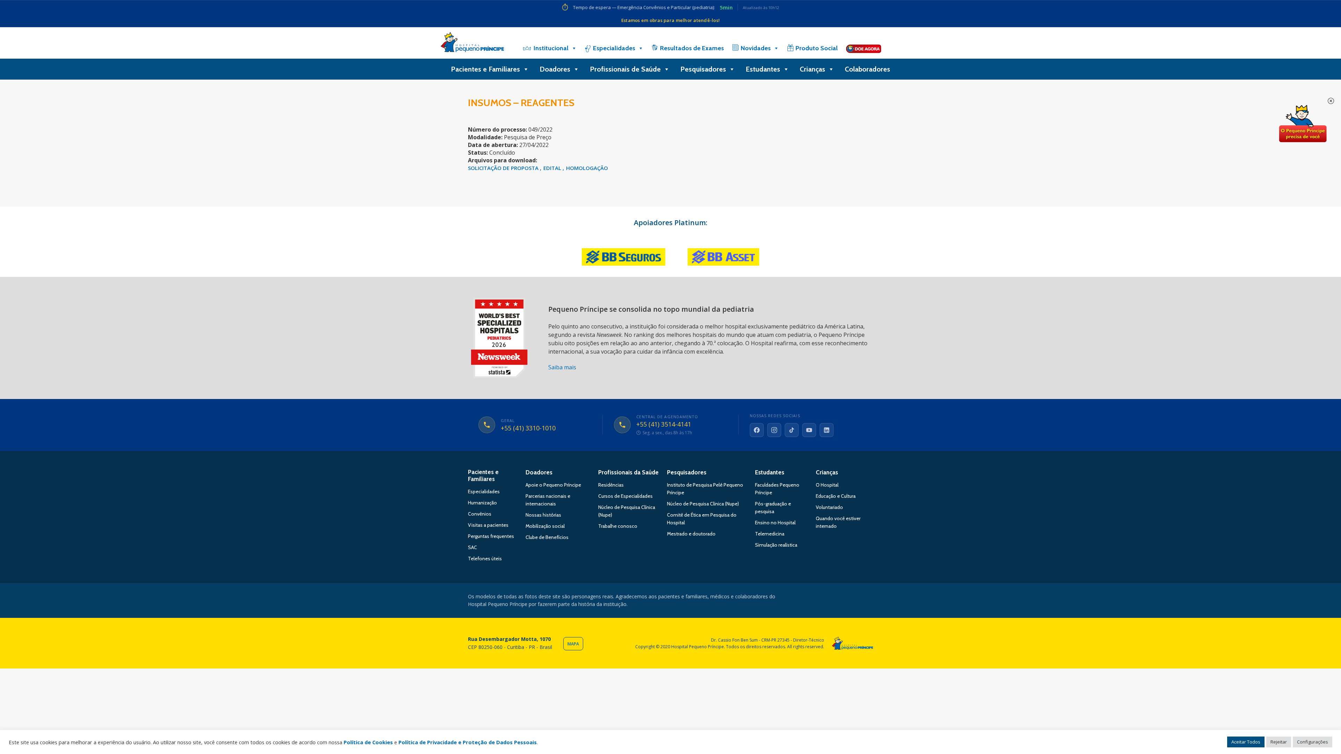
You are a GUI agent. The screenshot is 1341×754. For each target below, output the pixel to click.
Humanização (482, 503)
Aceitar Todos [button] (1245, 742)
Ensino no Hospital (775, 522)
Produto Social (817, 48)
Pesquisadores (703, 69)
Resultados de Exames (692, 48)
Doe (1302, 124)
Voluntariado (829, 507)
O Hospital (827, 485)
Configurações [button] (1312, 742)
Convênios (479, 514)
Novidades (756, 48)
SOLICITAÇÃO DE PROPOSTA (504, 167)
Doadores (555, 69)
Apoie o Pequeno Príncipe (553, 485)
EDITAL (553, 167)
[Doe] (863, 48)
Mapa (573, 644)
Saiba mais (562, 367)
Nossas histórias (543, 515)
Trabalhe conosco (617, 526)
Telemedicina (769, 534)
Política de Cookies (368, 742)
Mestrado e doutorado (691, 534)
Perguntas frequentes (491, 536)
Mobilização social (545, 526)
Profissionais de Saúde (625, 69)
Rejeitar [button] (1278, 742)
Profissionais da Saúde (628, 472)
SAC (472, 547)
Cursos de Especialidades (625, 496)
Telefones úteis (485, 558)
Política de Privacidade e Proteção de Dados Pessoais (467, 742)
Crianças (812, 69)
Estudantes (763, 69)
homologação (587, 167)
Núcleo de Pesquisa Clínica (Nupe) (703, 504)
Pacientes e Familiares (485, 69)
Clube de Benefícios (547, 537)
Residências (611, 485)
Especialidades (614, 48)
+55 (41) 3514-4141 (663, 424)
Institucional (551, 48)
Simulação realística (776, 545)
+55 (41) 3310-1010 (528, 428)
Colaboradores (867, 69)
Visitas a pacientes (488, 525)
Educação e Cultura (836, 496)
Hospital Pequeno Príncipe (472, 43)
